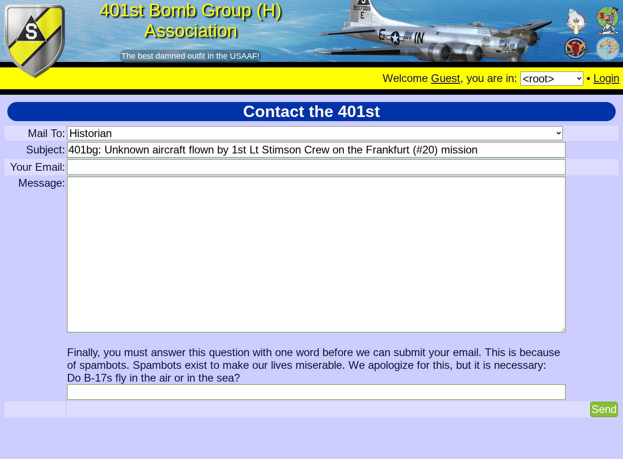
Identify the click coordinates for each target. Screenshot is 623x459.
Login (606, 78)
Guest (445, 78)
